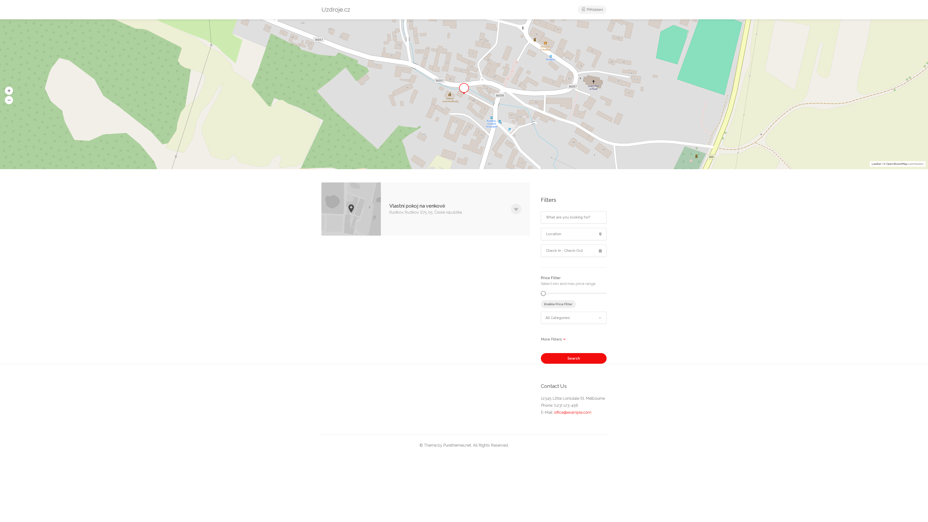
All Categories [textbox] (557, 318)
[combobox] (574, 318)
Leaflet (876, 164)
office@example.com (572, 412)
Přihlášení (594, 9)
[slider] (543, 293)
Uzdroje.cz (335, 9)
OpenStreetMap (896, 164)
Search (573, 358)
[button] (9, 100)
